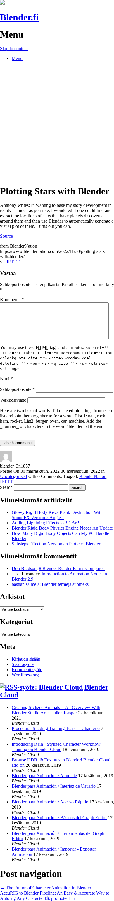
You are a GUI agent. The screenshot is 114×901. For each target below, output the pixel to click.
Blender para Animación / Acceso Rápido (50, 801)
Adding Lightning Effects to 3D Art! (45, 522)
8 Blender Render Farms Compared (72, 568)
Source (6, 236)
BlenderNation (92, 476)
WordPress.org (25, 674)
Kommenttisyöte (27, 669)
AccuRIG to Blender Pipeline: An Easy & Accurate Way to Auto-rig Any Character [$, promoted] (54, 896)
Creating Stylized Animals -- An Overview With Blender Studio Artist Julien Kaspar (56, 710)
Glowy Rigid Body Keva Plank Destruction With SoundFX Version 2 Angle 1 (57, 515)
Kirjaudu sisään (26, 659)
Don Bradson (24, 568)
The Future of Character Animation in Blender (45, 887)
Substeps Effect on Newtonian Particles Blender (56, 543)
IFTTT (13, 261)
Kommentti (12, 299)
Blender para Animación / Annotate (44, 775)
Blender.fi (19, 17)
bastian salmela (25, 584)
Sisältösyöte (23, 664)
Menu (17, 58)
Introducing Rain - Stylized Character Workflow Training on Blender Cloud (56, 747)
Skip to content (14, 48)
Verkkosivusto (13, 400)
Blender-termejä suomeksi (66, 584)
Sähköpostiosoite (17, 389)
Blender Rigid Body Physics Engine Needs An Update (62, 528)
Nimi (6, 378)
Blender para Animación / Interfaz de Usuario (54, 786)
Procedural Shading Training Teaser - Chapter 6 (56, 728)
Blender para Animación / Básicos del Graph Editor (59, 817)
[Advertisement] (57, 122)
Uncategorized (13, 476)
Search (6, 487)
